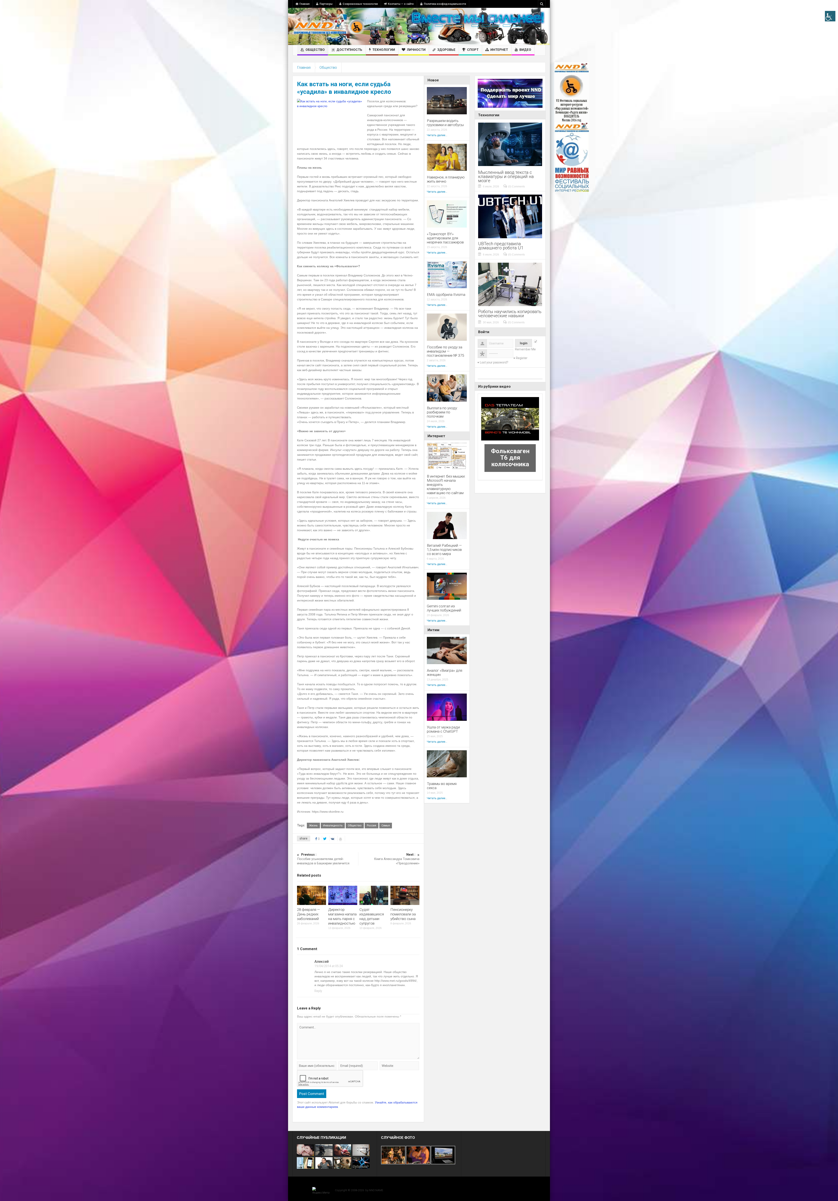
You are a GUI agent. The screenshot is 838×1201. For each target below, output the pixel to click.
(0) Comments (516, 186)
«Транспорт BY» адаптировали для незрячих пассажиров (445, 238)
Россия (371, 825)
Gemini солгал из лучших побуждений (444, 608)
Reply (318, 991)
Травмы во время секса (442, 786)
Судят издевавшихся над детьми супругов (371, 916)
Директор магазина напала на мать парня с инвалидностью (342, 916)
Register (521, 358)
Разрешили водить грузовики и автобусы (445, 123)
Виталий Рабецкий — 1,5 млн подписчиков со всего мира (444, 549)
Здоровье (446, 50)
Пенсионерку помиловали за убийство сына (403, 914)
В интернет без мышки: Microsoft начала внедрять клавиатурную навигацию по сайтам (446, 484)
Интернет (499, 50)
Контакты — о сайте (401, 3)
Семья (385, 825)
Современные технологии (360, 3)
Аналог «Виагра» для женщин (444, 672)
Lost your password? (494, 362)
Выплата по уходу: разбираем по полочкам (442, 412)
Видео (525, 50)
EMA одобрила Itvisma (446, 295)
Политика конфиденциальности (445, 3)
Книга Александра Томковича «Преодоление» (396, 859)
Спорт (473, 50)
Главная (304, 3)
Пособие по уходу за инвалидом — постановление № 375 (445, 351)
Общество (315, 50)
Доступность (349, 50)
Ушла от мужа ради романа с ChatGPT (443, 729)
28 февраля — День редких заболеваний (308, 914)
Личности (416, 50)
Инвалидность (333, 825)
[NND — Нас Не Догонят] (328, 26)
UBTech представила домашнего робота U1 (500, 246)
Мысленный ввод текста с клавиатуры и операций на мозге (506, 176)
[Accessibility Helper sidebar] (830, 16)
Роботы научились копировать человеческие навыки (509, 314)
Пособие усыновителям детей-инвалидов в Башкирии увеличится (323, 859)
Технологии (383, 50)
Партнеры (326, 3)
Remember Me (525, 349)
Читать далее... (437, 135)
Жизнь (313, 825)
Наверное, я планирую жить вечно (446, 179)
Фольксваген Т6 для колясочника (510, 457)
